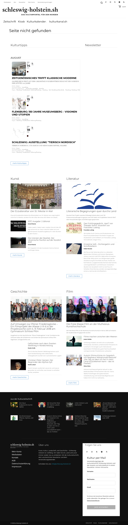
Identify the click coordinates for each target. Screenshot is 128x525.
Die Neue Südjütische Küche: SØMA (26, 405)
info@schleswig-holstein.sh (61, 464)
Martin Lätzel (32, 364)
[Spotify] (119, 2)
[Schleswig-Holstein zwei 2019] (97, 417)
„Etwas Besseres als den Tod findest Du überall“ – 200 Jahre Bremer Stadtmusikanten (109, 407)
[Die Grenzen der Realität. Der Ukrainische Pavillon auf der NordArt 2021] (18, 242)
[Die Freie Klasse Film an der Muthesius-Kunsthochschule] (91, 309)
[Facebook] (106, 2)
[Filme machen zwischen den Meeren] (74, 341)
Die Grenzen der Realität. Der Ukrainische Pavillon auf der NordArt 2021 (44, 240)
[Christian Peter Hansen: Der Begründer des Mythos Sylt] (18, 364)
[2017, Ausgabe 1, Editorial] (18, 226)
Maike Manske (88, 248)
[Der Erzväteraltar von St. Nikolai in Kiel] (36, 196)
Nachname (90, 479)
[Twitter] (115, 2)
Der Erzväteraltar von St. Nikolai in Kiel (32, 211)
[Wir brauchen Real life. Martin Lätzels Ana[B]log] (41, 404)
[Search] (12, 53)
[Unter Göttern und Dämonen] (69, 404)
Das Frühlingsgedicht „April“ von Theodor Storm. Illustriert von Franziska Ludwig (98, 226)
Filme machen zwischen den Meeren (100, 337)
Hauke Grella (31, 348)
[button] (101, 2)
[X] (107, 452)
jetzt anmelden (101, 507)
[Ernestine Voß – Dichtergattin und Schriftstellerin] (74, 248)
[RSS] (124, 2)
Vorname (90, 471)
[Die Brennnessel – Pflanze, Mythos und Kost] (14, 417)
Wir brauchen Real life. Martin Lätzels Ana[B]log (53, 405)
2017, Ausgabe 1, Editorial (39, 221)
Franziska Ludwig (89, 230)
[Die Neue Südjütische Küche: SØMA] (14, 404)
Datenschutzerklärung (93, 500)
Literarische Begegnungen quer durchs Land (91, 211)
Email (89, 487)
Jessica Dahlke (88, 339)
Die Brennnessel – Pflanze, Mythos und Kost (26, 418)
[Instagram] (110, 2)
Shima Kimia (87, 366)
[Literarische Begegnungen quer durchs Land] (91, 196)
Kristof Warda (32, 224)
